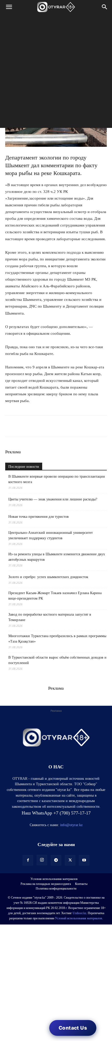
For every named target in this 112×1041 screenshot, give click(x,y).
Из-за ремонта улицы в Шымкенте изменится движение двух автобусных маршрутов (56, 557)
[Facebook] (46, 426)
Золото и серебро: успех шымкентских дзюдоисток (48, 577)
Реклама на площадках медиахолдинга (46, 884)
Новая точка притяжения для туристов (38, 517)
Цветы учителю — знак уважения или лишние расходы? (52, 499)
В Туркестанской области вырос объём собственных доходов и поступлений (57, 660)
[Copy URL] (70, 426)
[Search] (104, 7)
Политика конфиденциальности (56, 888)
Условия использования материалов (54, 879)
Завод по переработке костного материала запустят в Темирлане (49, 617)
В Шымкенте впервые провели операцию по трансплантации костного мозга (56, 479)
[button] (9, 7)
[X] (58, 426)
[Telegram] (22, 426)
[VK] (34, 426)
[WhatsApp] (10, 426)
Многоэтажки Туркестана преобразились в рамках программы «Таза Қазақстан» (57, 638)
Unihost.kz (79, 913)
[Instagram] (42, 860)
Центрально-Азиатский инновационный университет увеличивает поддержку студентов (50, 535)
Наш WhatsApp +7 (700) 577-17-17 (56, 813)
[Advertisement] (56, 72)
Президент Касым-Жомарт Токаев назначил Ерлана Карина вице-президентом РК (55, 595)
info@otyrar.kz (71, 825)
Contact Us (73, 1028)
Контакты (81, 884)
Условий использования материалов (78, 918)
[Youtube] (84, 860)
